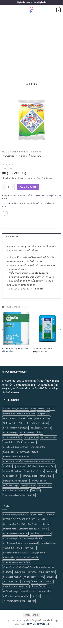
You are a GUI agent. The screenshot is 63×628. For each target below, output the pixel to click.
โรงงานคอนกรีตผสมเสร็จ (14, 495)
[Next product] (5, 166)
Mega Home (43, 413)
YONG (45, 423)
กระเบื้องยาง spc (10, 432)
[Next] (60, 336)
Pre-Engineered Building (39, 418)
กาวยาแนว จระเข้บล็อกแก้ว (28, 203)
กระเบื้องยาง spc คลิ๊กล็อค (31, 432)
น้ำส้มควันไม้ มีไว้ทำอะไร (27, 451)
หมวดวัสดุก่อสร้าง (20, 151)
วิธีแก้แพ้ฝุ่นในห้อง (29, 475)
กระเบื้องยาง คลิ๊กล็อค (12, 437)
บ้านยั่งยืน (7, 466)
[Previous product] (11, 166)
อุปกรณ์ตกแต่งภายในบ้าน (24, 195)
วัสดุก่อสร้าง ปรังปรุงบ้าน (46, 195)
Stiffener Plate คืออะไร (29, 423)
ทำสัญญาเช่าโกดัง (38, 447)
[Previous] (2, 336)
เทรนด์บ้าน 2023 (28, 485)
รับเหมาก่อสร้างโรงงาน (34, 471)
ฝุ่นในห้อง (32, 466)
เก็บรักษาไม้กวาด (38, 480)
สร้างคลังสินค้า (46, 475)
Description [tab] (11, 236)
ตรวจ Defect (30, 442)
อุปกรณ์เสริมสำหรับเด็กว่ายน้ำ (16, 480)
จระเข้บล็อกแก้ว (48, 203)
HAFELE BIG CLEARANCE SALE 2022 (19, 413)
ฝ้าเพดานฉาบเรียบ (47, 466)
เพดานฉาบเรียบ (44, 485)
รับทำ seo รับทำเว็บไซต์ (38, 624)
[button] (4, 10)
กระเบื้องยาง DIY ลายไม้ (41, 427)
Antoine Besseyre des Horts (15, 408)
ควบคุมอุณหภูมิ (31, 437)
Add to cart (28, 186)
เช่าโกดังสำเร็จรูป (10, 485)
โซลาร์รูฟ (35, 490)
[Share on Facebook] (5, 213)
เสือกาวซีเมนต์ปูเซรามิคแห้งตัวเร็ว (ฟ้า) (15, 350)
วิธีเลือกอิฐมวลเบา (11, 475)
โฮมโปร (31, 495)
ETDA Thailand (37, 408)
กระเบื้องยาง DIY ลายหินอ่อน (15, 427)
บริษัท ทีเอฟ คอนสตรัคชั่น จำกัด (16, 456)
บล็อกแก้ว (11, 203)
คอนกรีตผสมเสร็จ (48, 437)
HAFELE (50, 408)
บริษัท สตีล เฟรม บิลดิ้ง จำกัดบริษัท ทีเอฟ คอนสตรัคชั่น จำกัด (28, 461)
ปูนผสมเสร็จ (20, 466)
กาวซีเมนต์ (36, 151)
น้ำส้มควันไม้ (8, 451)
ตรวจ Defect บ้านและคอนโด (15, 447)
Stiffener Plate (9, 423)
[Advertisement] (31, 48)
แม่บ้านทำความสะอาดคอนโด (15, 490)
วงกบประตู (51, 471)
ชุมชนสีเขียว (8, 442)
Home (5, 151)
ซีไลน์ (19, 442)
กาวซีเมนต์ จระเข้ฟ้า (42, 348)
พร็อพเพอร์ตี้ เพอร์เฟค (12, 471)
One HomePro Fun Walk (14, 418)
